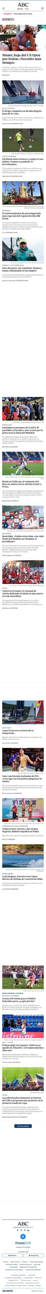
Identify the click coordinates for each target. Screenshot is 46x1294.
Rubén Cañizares (7, 555)
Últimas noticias (26, 1280)
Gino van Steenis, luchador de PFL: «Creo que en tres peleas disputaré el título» (22, 779)
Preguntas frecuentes (32, 1283)
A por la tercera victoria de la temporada (18, 732)
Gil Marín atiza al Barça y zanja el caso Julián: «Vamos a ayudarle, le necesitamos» (22, 162)
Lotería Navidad (28, 1278)
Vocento (5, 1262)
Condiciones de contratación (14, 1269)
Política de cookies (11, 1264)
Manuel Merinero (8, 993)
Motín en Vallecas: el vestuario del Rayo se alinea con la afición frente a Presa (21, 484)
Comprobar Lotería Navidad (13, 1278)
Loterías (35, 1280)
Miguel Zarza (6, 501)
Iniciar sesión (42, 8)
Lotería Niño (31, 1275)
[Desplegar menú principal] (3, 8)
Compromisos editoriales (33, 1269)
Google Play (34, 1255)
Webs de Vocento (36, 1291)
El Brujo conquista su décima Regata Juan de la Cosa (22, 112)
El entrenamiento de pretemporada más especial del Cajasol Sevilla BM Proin (21, 216)
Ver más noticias (23, 1126)
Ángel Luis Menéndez (9, 280)
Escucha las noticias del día (15, 1283)
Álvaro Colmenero (8, 793)
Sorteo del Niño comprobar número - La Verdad (19, 1285)
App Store (13, 1255)
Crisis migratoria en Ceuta (23, 14)
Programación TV (13, 1280)
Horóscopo (38, 1278)
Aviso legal (37, 1264)
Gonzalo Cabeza (7, 1062)
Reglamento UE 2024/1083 (28, 1267)
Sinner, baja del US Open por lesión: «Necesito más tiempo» (21, 59)
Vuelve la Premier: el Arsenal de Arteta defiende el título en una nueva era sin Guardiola (22, 594)
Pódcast (38, 1285)
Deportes (8, 19)
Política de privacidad (36, 1262)
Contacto (25, 1262)
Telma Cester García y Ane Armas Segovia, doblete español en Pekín (20, 830)
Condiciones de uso (25, 1264)
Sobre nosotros (15, 1262)
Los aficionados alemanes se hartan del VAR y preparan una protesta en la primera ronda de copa (22, 1100)
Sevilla (27, 9)
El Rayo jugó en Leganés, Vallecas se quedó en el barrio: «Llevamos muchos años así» (22, 1048)
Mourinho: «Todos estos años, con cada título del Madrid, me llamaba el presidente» (23, 539)
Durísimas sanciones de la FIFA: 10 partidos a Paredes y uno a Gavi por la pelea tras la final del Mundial (22, 430)
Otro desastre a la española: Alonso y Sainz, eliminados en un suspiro (22, 269)
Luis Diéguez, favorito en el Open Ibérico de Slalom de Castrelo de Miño (22, 878)
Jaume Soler (6, 123)
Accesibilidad (13, 1267)
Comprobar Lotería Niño (18, 1275)
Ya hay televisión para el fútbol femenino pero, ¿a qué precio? (19, 1000)
